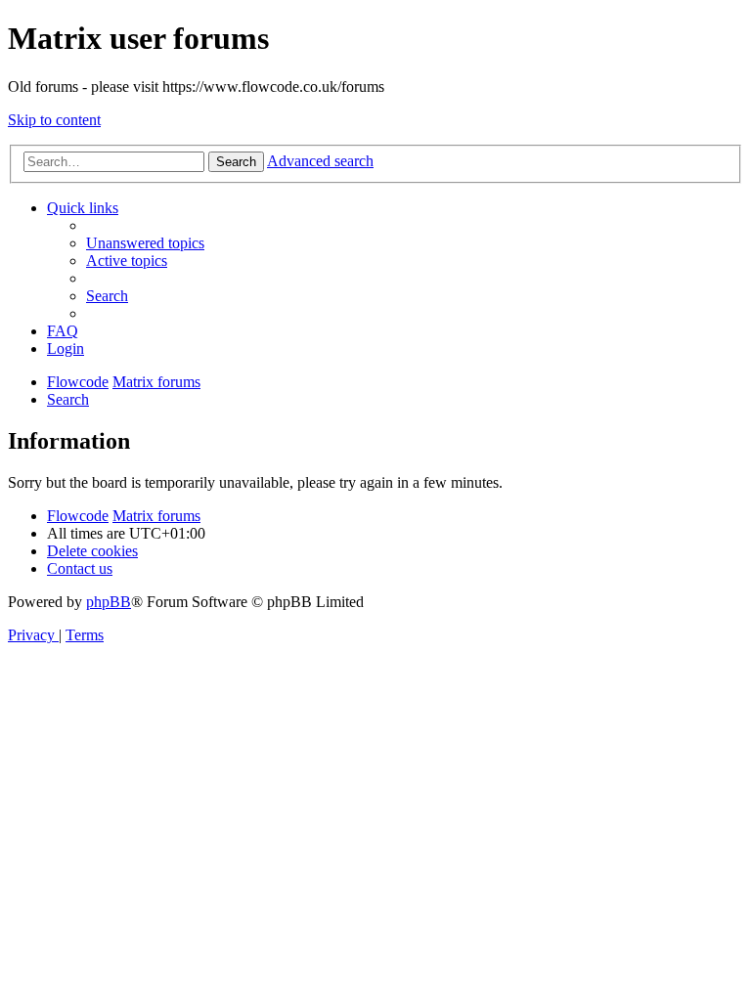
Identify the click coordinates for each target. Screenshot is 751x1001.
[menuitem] (145, 243)
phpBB (108, 601)
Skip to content (54, 119)
